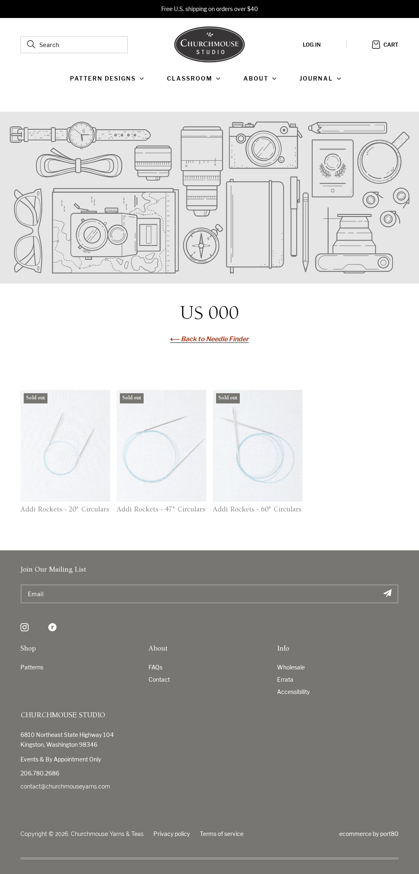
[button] (108, 78)
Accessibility (293, 691)
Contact (159, 679)
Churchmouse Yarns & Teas (107, 834)
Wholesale (291, 667)
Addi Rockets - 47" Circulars (161, 510)
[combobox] (74, 44)
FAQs (155, 667)
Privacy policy (171, 833)
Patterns (31, 667)
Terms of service (221, 833)
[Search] (31, 44)
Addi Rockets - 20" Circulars (64, 510)
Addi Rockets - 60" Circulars (257, 510)
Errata (285, 679)
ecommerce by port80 (369, 833)
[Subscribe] (387, 594)
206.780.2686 (39, 773)
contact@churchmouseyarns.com (65, 786)
